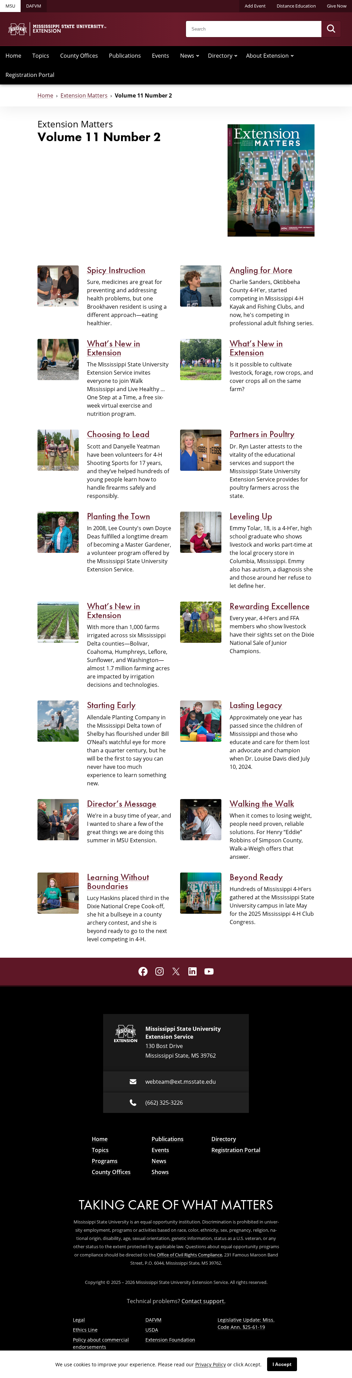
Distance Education (296, 6)
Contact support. (204, 1301)
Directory (220, 55)
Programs (105, 1161)
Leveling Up (251, 516)
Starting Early (111, 705)
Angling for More (261, 270)
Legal (79, 1320)
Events (160, 55)
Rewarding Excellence (270, 606)
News (187, 55)
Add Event (255, 6)
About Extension (267, 55)
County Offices (79, 55)
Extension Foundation (170, 1339)
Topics (40, 55)
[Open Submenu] (198, 56)
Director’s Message (121, 803)
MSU (10, 6)
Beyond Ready (256, 877)
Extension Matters (84, 95)
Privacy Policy (210, 1364)
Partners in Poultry (262, 434)
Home (13, 55)
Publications (125, 55)
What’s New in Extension (113, 348)
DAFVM (33, 6)
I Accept (282, 1364)
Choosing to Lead (118, 434)
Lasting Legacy (256, 705)
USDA (151, 1329)
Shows (160, 1172)
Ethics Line (85, 1329)
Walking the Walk (262, 803)
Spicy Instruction (116, 270)
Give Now (336, 6)
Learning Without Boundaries (118, 881)
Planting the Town (118, 516)
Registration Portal (30, 74)
